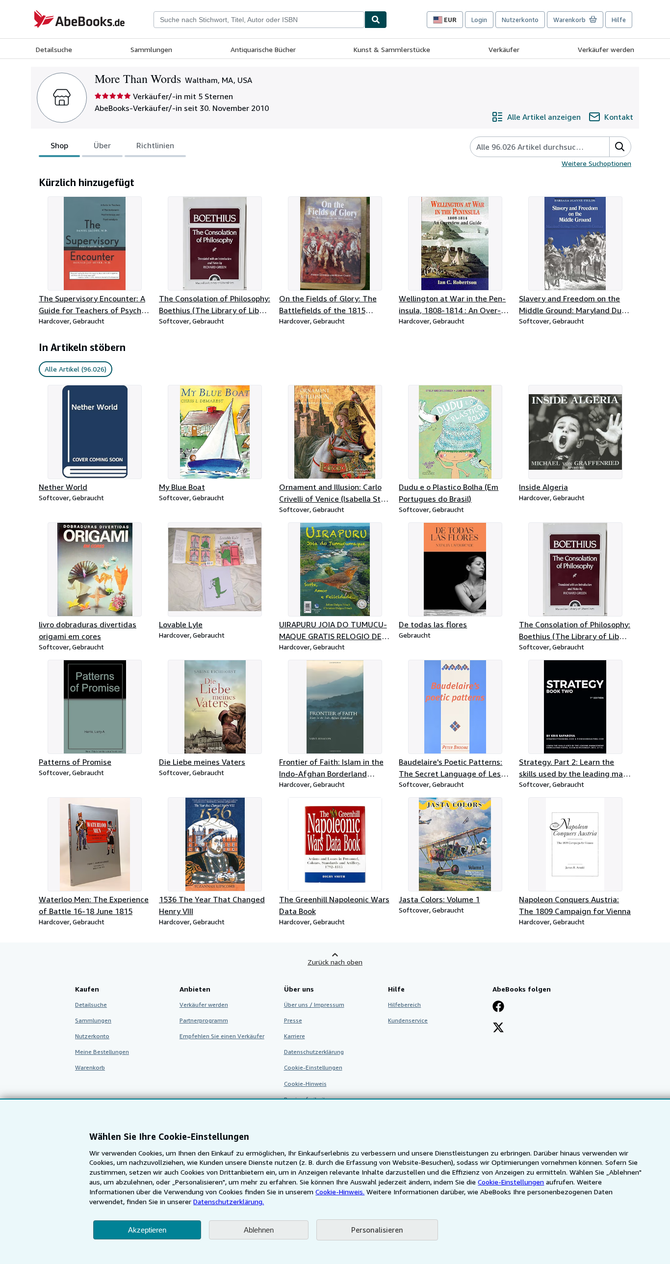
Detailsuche (54, 49)
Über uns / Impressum (314, 1004)
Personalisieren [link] (377, 1229)
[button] (620, 147)
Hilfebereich (404, 1004)
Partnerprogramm (204, 1020)
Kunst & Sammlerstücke (392, 49)
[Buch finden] (376, 19)
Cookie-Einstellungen (511, 1182)
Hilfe (619, 20)
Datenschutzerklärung (314, 1051)
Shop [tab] (59, 145)
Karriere (294, 1036)
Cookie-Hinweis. (339, 1191)
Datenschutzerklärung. (228, 1201)
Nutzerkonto (520, 20)
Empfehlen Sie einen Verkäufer (222, 1036)
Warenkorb (90, 1067)
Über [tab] (102, 145)
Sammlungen (151, 49)
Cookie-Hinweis (305, 1083)
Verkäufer (504, 49)
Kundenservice (408, 1020)
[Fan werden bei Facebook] (498, 1007)
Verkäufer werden (606, 49)
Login (479, 20)
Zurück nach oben (335, 962)
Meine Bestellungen (102, 1051)
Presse (293, 1020)
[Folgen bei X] (498, 1028)
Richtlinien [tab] (155, 145)
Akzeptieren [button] (147, 1230)
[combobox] (259, 19)
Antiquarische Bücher (263, 49)
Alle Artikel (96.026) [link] (75, 369)
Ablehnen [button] (259, 1230)
